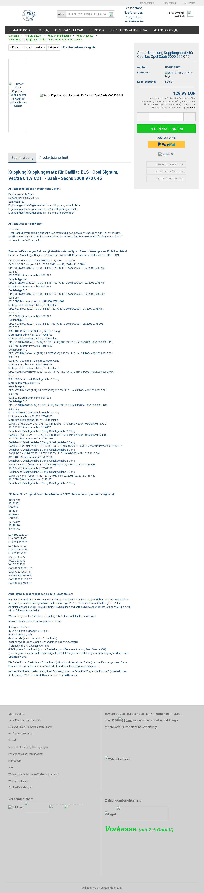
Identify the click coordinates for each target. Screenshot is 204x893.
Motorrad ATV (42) (166, 30)
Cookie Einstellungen (20, 787)
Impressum (14, 760)
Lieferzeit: (144, 72)
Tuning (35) (96, 30)
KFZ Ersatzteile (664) (69, 30)
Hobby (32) (42, 30)
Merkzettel (189, 3)
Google (173, 720)
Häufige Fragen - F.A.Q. (21, 733)
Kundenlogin (169, 3)
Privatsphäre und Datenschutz (25, 753)
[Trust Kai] (29, 16)
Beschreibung (22, 157)
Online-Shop (89, 887)
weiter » (40, 47)
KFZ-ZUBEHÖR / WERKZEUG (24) (129, 30)
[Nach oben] (193, 887)
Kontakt (12, 740)
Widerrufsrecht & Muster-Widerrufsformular (33, 774)
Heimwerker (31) (19, 30)
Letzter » (53, 47)
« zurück (27, 47)
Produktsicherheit (53, 157)
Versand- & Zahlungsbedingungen (28, 747)
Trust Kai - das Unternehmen (24, 720)
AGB (10, 767)
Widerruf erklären (18, 781)
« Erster (14, 47)
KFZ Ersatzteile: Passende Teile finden (30, 726)
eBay (159, 720)
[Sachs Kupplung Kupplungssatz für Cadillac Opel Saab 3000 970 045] (81, 95)
